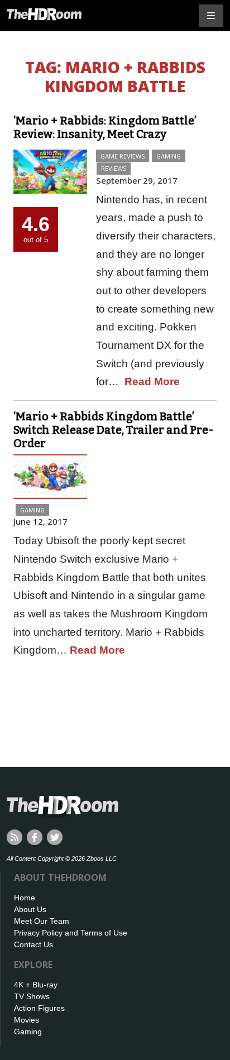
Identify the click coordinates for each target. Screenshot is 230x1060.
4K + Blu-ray (36, 984)
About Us (30, 909)
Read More (152, 381)
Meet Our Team (41, 921)
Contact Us (33, 944)
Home (24, 897)
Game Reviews (122, 156)
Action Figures (39, 1008)
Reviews (113, 168)
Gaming (168, 156)
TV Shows (32, 996)
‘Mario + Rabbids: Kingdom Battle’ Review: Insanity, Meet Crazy (105, 127)
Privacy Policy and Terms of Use (70, 932)
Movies (26, 1019)
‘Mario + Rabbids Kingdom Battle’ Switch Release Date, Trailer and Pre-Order (113, 430)
